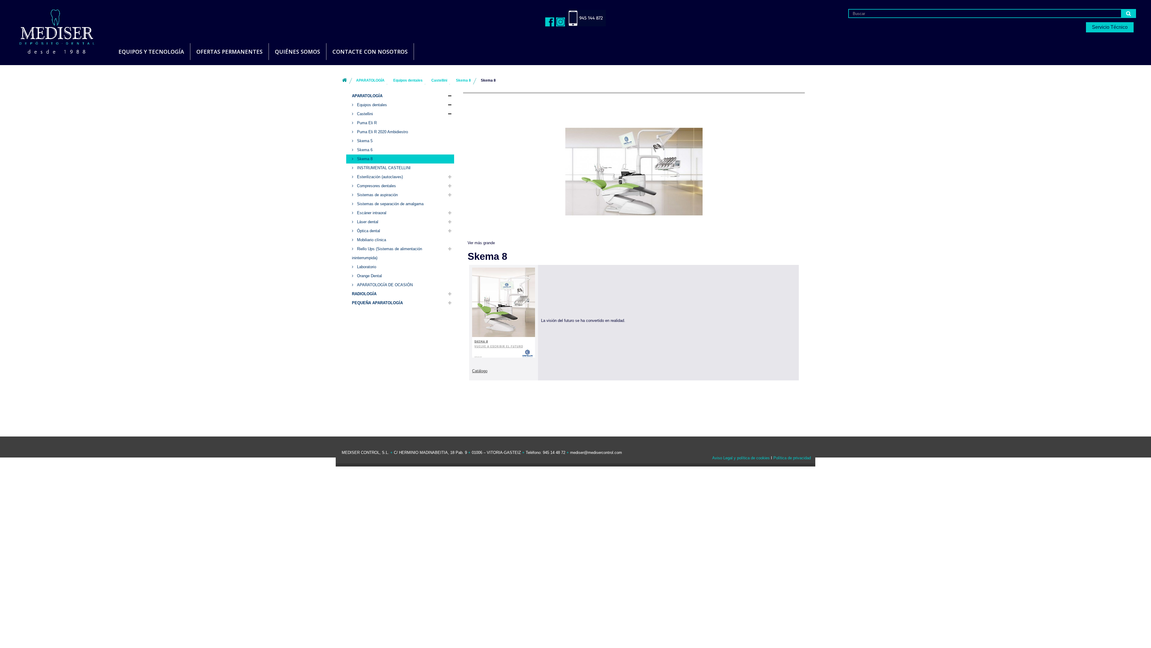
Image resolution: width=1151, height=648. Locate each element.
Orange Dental (369, 276)
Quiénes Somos (297, 51)
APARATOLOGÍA (367, 96)
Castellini (364, 114)
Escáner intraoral (371, 213)
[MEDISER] (49, 29)
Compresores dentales (376, 186)
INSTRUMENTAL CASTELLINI (383, 168)
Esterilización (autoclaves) (379, 177)
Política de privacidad (792, 458)
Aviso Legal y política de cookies (741, 458)
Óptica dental (368, 231)
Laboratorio (366, 267)
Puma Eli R (366, 123)
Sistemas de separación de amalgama (390, 204)
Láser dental (367, 222)
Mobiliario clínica (371, 240)
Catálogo (479, 371)
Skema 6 (364, 150)
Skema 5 (364, 141)
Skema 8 (364, 159)
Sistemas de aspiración (377, 195)
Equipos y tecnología (151, 51)
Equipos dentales (371, 105)
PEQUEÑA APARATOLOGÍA (377, 303)
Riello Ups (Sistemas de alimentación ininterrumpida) (387, 253)
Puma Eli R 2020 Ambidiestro (382, 132)
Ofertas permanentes (229, 51)
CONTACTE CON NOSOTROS (370, 51)
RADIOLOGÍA (364, 294)
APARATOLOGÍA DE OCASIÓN (384, 285)
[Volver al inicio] (344, 80)
